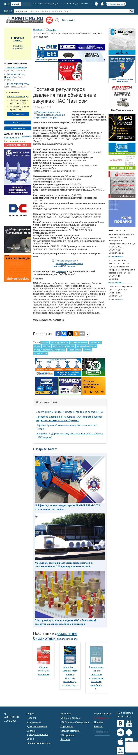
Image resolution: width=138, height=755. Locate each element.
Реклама (98, 726)
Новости (31, 717)
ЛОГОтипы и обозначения (75, 722)
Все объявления (12, 137)
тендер (37, 346)
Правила (99, 722)
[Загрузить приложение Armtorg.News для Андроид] (129, 731)
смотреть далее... (116, 256)
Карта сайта (124, 716)
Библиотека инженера (39, 743)
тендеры (87, 349)
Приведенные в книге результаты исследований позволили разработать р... (96, 678)
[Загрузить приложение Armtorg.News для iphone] (120, 740)
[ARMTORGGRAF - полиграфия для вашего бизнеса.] (122, 213)
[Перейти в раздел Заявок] (17, 43)
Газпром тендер (74, 349)
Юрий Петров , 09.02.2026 (15, 86)
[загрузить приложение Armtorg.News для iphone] (102, 3)
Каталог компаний (70, 730)
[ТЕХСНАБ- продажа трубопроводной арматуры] (81, 52)
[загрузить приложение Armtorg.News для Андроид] (96, 3)
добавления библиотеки (55, 636)
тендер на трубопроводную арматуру (49, 349)
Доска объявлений (13, 134)
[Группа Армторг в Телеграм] (120, 731)
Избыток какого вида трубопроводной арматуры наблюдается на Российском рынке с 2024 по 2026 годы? (17, 96)
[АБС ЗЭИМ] (122, 69)
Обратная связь (102, 713)
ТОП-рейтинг (68, 735)
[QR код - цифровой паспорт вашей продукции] (93, 385)
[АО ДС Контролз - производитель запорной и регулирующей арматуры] (17, 210)
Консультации (34, 722)
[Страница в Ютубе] (129, 722)
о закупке (61, 271)
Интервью (66, 713)
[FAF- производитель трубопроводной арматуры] (46, 52)
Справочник (67, 726)
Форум (30, 713)
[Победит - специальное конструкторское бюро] (17, 239)
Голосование (12, 92)
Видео (30, 738)
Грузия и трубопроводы (18, 83)
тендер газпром (40, 353)
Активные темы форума (15, 63)
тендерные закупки (79, 342)
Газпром (45, 342)
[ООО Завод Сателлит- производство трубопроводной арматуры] (122, 41)
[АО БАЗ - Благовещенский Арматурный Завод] (122, 127)
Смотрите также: (45, 449)
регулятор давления (59, 342)
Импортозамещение (16, 67)
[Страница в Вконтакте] (120, 722)
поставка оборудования (86, 346)
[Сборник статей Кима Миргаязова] (43, 655)
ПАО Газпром (95, 342)
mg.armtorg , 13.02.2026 (14, 70)
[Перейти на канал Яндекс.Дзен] (129, 740)
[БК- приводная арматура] (17, 268)
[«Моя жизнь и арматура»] (70, 655)
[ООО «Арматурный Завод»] (17, 171)
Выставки (65, 739)
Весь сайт (68, 20)
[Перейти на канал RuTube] (120, 749)
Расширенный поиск (14, 141)
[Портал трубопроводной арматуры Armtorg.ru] (25, 20)
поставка (46, 346)
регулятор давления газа (63, 346)
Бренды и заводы (70, 717)
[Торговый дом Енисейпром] (58, 367)
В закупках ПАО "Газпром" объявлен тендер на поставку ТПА (69, 411)
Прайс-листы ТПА (117, 230)
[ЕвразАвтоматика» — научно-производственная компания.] (70, 385)
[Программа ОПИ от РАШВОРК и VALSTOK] (70, 71)
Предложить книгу (67, 638)
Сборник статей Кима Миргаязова (44, 671)
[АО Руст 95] (93, 367)
